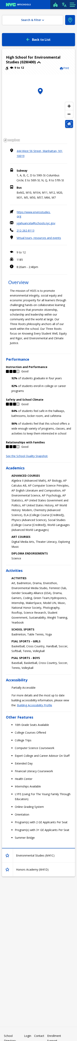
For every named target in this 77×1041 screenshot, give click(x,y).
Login (27, 1036)
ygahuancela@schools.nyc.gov (36, 223)
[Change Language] (64, 4)
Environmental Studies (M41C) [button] (35, 855)
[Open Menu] (72, 4)
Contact (39, 1036)
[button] (38, 59)
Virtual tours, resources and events (39, 238)
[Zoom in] (69, 106)
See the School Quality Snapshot (27, 456)
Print (66, 68)
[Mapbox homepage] (11, 140)
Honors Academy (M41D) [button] (32, 869)
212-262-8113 (25, 230)
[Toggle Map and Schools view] (70, 20)
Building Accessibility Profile (34, 705)
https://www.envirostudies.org (34, 214)
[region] (38, 109)
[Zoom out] (69, 114)
